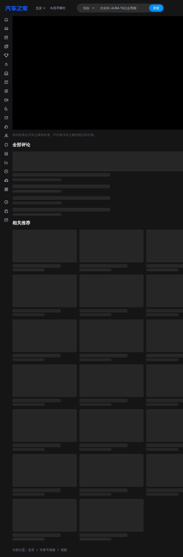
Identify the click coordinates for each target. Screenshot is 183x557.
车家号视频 (47, 549)
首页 (31, 549)
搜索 (156, 8)
